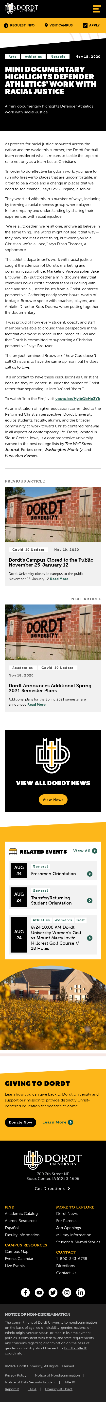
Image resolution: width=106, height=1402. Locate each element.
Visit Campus (61, 25)
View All (82, 850)
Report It (12, 1389)
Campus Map (16, 1251)
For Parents (66, 1220)
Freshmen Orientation (53, 873)
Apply (94, 25)
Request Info (22, 25)
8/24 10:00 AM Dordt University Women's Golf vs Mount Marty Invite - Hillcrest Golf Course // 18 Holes (56, 938)
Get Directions (50, 1188)
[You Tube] (39, 1292)
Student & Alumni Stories (78, 1242)
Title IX (69, 1382)
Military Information (73, 1235)
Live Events (15, 1265)
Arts (12, 57)
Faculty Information (22, 1235)
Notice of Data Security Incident (30, 1382)
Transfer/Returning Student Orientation (51, 900)
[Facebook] (25, 1292)
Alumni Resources (21, 1220)
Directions (65, 1265)
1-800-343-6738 (71, 1258)
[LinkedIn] (80, 1292)
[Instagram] (66, 1292)
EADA (32, 1389)
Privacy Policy (15, 1375)
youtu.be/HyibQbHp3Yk (77, 398)
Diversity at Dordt (58, 1389)
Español (12, 1227)
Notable (58, 57)
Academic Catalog (21, 1213)
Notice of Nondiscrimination (57, 1375)
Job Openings (68, 1227)
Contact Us (66, 1272)
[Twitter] (53, 1292)
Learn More (54, 1122)
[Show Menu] (97, 8)
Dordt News (67, 1213)
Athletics (33, 57)
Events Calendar (19, 1258)
